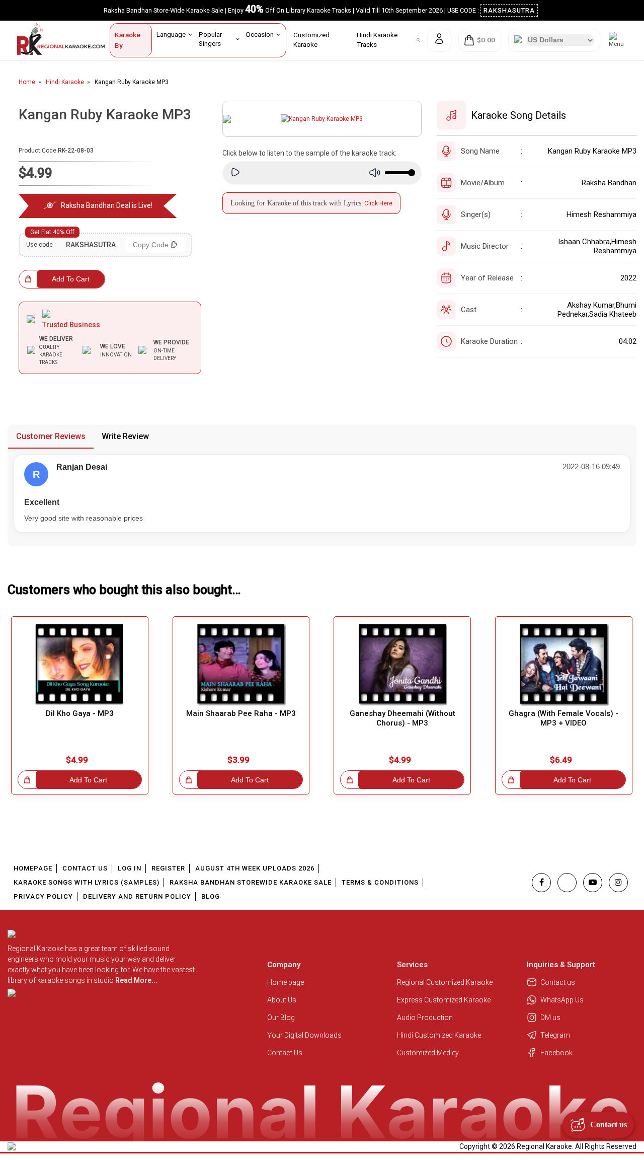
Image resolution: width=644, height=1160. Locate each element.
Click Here (378, 203)
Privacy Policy (43, 896)
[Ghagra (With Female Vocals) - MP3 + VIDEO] (564, 664)
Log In (129, 868)
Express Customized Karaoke (444, 1000)
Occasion (260, 34)
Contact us (557, 982)
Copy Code (151, 245)
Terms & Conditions (380, 882)
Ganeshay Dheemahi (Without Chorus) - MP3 (402, 718)
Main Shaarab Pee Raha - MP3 (241, 713)
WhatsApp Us (562, 1000)
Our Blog (281, 1017)
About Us (281, 1000)
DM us (550, 1017)
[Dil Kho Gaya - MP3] (80, 664)
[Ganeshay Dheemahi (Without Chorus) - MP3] (402, 664)
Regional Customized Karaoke (445, 982)
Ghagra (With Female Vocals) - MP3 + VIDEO (563, 718)
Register (168, 868)
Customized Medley (428, 1053)
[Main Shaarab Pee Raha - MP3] (241, 664)
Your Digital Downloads (304, 1035)
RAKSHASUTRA (509, 10)
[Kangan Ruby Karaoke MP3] (322, 118)
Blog (210, 896)
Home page (285, 982)
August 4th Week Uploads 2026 (254, 868)
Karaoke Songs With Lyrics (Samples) (86, 882)
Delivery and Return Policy (137, 896)
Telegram (555, 1035)
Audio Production (425, 1017)
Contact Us (85, 868)
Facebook (556, 1053)
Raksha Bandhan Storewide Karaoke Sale (251, 882)
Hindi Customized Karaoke (439, 1035)
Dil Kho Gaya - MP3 (80, 713)
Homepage (33, 868)
